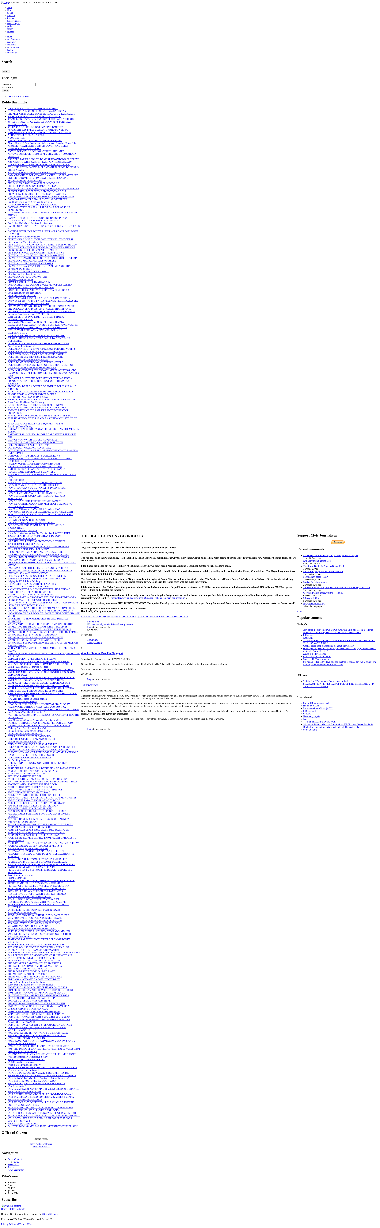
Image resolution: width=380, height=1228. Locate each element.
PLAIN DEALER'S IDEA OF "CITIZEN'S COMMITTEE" (36, 832)
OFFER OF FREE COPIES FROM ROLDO (29, 736)
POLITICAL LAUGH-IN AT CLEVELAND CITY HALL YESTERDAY (43, 843)
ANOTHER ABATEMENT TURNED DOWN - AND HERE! (38, 146)
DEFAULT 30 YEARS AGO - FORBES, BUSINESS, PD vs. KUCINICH (43, 325)
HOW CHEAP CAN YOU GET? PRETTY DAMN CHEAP (37, 488)
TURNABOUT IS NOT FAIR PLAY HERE (29, 1000)
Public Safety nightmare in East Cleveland (323, 571)
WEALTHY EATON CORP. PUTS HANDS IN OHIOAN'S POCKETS (42, 1067)
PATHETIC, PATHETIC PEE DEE (25, 776)
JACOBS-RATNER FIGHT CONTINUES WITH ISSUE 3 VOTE (40, 570)
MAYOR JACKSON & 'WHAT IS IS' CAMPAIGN (33, 634)
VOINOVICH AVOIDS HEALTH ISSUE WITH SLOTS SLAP (39, 1016)
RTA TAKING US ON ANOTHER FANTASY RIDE (34, 899)
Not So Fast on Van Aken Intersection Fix (27, 712)
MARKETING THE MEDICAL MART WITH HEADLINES (37, 626)
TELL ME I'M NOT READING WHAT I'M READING (35, 960)
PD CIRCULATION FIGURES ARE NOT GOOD (32, 784)
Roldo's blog (93, 621)
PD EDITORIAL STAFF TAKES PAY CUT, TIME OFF (35, 789)
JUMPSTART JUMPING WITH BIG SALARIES (32, 584)
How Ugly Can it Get (18, 517)
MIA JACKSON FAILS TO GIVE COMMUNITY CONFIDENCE (40, 664)
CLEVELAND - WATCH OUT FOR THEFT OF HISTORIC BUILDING (43, 258)
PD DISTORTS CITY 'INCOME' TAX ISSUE (30, 787)
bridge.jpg (308, 635)
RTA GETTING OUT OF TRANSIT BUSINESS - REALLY (37, 894)
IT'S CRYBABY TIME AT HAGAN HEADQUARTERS (35, 552)
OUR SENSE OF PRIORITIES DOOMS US (29, 757)
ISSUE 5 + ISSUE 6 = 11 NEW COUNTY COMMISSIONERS (38, 546)
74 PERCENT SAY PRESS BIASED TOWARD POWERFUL (38, 130)
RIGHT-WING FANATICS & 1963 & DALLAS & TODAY (37, 888)
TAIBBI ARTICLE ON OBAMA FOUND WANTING (34, 950)
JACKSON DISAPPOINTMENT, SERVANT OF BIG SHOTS (38, 557)
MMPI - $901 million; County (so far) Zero (28, 667)
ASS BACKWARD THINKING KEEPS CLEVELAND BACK (39, 164)
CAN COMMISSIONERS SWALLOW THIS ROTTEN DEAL (38, 199)
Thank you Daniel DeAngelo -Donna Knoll (323, 566)
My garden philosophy (313, 603)
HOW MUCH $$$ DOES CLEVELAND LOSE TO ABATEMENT (40, 512)
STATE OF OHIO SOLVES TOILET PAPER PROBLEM (36, 944)
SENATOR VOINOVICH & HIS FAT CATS (29, 926)
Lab (305, 719)
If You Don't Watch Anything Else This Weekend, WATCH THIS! (39, 533)
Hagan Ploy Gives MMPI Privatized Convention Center (34, 463)
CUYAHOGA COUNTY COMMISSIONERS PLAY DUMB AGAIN (41, 311)
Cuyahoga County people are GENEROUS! (28, 314)
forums (10, 18)
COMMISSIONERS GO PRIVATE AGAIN (29, 282)
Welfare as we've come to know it (23, 1070)
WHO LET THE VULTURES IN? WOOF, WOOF (32, 1081)
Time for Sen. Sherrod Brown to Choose (27, 982)
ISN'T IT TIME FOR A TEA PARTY (25, 544)
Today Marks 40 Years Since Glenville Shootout (30, 984)
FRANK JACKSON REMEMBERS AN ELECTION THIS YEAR (40, 415)
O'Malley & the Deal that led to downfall (27, 728)
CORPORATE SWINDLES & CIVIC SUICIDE (31, 287)
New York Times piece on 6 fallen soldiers (27, 699)
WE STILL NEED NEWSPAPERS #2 (26, 1059)
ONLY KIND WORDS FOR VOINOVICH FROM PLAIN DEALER (41, 747)
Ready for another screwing (21, 875)
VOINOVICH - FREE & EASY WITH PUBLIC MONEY (36, 1014)
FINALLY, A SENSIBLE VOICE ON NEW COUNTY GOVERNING (42, 399)
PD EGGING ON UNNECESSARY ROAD (29, 792)
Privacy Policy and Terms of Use (16, 1224)
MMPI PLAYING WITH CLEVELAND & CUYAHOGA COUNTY (41, 677)
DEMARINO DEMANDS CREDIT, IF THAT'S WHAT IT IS (37, 327)
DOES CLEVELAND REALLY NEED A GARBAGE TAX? (37, 351)
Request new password (18, 96)
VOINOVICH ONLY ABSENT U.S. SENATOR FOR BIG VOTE (40, 1024)
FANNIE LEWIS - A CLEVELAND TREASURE (32, 394)
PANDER (12, 765)
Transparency (89, 684)
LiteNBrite (308, 638)
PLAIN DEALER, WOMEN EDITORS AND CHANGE (35, 835)
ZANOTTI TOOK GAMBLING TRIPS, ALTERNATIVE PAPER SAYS (43, 1126)
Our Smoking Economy (19, 760)
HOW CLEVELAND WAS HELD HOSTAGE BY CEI (35, 493)
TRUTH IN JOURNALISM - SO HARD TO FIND (32, 998)
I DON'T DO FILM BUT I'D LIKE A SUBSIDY (31, 522)
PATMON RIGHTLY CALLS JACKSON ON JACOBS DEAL (38, 779)
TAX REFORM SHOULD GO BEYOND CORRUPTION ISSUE (40, 955)
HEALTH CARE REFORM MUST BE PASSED (31, 471)
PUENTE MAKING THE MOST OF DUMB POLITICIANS (37, 862)
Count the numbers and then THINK (25, 292)
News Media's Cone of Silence (22, 701)
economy (11, 42)
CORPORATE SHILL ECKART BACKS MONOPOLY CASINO (40, 284)
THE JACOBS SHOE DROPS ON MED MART (31, 971)
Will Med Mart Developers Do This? (25, 1099)
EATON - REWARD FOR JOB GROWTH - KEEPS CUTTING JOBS (42, 370)
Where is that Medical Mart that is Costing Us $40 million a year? (38, 1078)
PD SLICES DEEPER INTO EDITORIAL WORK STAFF (36, 803)
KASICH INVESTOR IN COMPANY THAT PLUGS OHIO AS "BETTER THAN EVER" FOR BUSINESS (39, 590)
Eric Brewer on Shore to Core (317, 561)
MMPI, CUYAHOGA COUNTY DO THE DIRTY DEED (36, 680)
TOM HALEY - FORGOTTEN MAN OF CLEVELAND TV (37, 992)
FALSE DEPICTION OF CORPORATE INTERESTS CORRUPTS (40, 391)
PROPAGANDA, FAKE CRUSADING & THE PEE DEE (36, 851)
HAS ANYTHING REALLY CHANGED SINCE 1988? (35, 466)
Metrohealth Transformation (316, 659)
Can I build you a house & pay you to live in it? (30, 202)
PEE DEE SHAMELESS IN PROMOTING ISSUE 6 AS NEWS (39, 819)
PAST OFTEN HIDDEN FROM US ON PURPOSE (33, 771)
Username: (8, 84)
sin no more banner (312, 705)
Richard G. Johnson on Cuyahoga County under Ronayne (330, 555)
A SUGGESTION (16, 138)
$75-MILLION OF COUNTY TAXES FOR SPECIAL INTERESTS (41, 119)
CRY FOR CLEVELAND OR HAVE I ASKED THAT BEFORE (39, 309)
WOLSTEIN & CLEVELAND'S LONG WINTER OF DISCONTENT (42, 1113)
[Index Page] (5, 2)
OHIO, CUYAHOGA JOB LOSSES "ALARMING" (33, 744)
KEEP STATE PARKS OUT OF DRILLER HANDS (33, 594)
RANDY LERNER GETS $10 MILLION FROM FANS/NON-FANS (41, 864)
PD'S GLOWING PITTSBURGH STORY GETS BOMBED (37, 811)
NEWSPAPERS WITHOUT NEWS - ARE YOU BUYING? (37, 707)
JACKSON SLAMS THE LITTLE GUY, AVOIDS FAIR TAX (38, 568)
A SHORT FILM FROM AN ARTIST (26, 135)
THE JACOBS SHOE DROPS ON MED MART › (163, 616)
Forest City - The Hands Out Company (26, 402)
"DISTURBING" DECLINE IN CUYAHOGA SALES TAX (37, 111)
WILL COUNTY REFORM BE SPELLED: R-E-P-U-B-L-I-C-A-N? (40, 1094)
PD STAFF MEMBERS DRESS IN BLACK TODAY (34, 805)
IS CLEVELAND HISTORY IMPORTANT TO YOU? (34, 536)
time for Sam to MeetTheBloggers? (102, 653)
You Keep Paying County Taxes (23, 1123)
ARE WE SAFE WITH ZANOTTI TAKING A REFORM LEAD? (40, 162)
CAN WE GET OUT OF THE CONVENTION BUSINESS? (37, 218)
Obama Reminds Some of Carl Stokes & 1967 (29, 731)
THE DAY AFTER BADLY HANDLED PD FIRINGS (34, 963)
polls (9, 26)
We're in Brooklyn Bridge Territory (24, 1065)
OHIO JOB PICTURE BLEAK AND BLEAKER (32, 739)
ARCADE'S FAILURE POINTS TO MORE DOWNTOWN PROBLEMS (43, 159)
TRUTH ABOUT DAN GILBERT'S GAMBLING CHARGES (38, 995)
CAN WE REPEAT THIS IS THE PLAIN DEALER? (34, 220)
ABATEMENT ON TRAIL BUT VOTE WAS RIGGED (35, 140)
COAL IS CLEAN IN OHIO (317, 656)
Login (90, 627)
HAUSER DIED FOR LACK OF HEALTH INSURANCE (36, 469)
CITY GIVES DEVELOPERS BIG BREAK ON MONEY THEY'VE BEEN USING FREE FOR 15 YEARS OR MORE (41, 248)
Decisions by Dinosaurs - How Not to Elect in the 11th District (37, 322)
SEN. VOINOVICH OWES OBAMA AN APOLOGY (34, 923)
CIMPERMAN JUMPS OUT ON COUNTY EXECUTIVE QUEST (40, 239)
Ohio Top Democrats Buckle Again (24, 741)
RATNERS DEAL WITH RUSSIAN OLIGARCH (32, 867)
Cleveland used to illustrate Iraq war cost (27, 274)
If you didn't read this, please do (22, 530)
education (11, 44)
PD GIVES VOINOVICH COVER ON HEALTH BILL (35, 795)
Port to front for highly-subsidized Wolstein (28, 848)
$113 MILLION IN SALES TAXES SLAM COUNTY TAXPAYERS (41, 113)
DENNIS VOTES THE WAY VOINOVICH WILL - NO (35, 330)
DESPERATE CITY (17, 333)
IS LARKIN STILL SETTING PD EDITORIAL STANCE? (36, 541)
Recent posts (13, 1164)
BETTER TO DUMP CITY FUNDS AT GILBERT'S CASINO (38, 178)
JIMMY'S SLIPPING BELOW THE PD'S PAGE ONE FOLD (38, 576)
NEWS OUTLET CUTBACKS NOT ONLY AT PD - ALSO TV (39, 704)
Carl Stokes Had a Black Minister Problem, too (30, 223)
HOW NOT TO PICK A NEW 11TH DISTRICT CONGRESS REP (40, 514)
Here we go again (16, 479)
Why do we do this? (17, 1086)
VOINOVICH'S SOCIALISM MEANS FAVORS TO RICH (37, 1027)
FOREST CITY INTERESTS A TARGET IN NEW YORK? (37, 407)
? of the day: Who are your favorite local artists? (325, 681)
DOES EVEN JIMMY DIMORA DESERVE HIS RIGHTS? (37, 354)
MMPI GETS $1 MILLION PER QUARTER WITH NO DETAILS (40, 669)
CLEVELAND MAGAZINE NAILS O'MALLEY (32, 260)
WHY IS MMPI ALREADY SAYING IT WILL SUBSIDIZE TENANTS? (43, 1089)
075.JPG (307, 713)
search (10, 29)
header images (13, 21)
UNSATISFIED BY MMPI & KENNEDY (28, 1008)
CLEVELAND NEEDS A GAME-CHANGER (30, 263)
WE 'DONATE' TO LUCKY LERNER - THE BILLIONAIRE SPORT (42, 1054)
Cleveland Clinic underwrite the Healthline (323, 593)
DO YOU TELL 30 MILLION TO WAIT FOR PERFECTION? (38, 343)
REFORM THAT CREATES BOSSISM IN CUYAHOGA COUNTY (41, 880)
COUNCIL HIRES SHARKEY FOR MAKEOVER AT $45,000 (38, 290)
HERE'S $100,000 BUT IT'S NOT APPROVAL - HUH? (35, 482)
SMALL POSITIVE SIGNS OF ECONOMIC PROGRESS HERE (40, 934)
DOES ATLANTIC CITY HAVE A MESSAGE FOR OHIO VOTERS (42, 349)
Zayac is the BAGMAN (314, 654)
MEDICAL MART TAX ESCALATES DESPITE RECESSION (38, 661)
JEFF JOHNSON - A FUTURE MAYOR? (28, 573)
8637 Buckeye (310, 729)
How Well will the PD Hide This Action (26, 520)
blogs (9, 10)
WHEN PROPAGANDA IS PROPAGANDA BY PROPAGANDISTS (42, 1075)
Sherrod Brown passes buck (316, 703)
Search (11, 1167)
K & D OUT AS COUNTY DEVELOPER (28, 586)
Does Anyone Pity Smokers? (21, 346)
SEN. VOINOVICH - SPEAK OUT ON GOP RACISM (35, 920)
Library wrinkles (311, 598)
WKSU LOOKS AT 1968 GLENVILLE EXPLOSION (34, 1110)
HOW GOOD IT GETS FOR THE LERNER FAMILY (34, 501)
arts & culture (13, 39)
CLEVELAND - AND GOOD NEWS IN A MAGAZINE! (36, 255)
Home (4, 1209)
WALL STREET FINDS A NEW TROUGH (29, 1038)
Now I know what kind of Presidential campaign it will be (35, 720)
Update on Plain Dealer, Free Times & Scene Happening (34, 1011)
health (10, 50)
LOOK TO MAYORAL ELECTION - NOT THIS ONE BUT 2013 (40, 610)
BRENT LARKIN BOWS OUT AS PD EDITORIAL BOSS (37, 191)
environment (13, 47)
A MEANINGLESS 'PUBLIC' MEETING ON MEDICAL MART (39, 132)
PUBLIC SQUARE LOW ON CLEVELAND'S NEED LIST (37, 859)
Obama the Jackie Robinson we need (25, 733)
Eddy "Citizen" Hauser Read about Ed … (41, 1145)
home (9, 36)
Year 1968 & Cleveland (19, 1121)
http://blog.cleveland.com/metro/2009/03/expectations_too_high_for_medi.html (149, 598)
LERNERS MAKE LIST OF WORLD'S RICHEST (32, 600)
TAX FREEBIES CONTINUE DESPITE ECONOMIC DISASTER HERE (44, 952)
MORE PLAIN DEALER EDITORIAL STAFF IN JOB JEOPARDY (41, 688)
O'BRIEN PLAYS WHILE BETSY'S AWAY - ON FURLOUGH (39, 725)
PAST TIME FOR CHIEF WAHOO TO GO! (29, 773)
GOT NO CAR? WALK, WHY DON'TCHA (29, 447)
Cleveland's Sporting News (20, 279)
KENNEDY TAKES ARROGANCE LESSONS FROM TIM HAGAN (42, 597)
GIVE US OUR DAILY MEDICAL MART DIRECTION (35, 442)
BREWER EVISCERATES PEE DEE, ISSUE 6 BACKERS (37, 194)
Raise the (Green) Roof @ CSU (318, 708)
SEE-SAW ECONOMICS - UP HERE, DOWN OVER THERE (38, 915)
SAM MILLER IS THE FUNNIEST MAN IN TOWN (34, 910)
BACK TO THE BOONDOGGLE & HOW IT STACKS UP (37, 172)
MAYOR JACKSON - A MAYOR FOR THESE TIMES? (35, 637)
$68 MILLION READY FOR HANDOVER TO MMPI (34, 116)
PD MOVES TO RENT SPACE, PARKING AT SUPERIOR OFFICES (42, 797)
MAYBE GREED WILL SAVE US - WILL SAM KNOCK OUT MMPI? (43, 632)
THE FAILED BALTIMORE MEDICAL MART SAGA (35, 966)
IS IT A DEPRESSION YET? (22, 538)
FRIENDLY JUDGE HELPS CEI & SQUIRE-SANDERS (36, 423)
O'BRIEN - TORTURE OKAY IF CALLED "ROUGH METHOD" (40, 723)
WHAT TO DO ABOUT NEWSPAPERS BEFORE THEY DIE (38, 1073)
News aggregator (16, 1170)
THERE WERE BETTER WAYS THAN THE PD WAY (35, 976)
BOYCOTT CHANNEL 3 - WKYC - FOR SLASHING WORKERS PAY (43, 188)
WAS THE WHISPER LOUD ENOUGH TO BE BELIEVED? (38, 1046)
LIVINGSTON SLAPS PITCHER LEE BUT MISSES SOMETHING (41, 608)
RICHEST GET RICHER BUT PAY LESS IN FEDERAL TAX (38, 886)
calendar (11, 15)
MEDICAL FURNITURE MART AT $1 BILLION (32, 658)
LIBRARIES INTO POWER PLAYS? (26, 605)
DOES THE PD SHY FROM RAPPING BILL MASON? (35, 357)
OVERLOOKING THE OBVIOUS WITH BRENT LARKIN (37, 763)
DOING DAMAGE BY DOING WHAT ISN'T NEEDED (35, 362)
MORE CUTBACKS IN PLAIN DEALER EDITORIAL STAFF (39, 683)
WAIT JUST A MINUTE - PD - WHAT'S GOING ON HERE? (38, 1032)
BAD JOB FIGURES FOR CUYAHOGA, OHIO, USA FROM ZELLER (43, 175)
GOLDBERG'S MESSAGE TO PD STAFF (29, 445)
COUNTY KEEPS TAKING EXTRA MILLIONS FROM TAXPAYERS (43, 301)
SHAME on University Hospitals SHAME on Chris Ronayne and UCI (336, 587)
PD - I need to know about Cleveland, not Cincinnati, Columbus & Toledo (42, 781)
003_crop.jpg (309, 711)
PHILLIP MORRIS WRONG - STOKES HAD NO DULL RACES (40, 824)
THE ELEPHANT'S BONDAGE (319, 721)
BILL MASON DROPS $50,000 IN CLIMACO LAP (33, 183)
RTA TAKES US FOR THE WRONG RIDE (29, 896)
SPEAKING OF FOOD (19, 936)
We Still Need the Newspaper (21, 1062)
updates (10, 31)
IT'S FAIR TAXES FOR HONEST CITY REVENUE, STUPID (38, 554)
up (138, 616)
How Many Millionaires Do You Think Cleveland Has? (34, 509)
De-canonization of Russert (20, 319)
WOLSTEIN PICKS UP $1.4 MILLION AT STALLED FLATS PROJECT (44, 1115)
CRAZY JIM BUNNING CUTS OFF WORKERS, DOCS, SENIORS (41, 306)
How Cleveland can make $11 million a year (28, 490)
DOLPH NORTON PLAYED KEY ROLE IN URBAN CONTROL (40, 365)
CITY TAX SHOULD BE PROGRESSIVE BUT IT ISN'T (36, 252)
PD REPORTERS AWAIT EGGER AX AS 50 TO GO (34, 800)
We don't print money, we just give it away (28, 1057)
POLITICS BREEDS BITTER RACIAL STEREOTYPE (35, 845)
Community (92, 639)
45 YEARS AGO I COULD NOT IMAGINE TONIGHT (35, 127)
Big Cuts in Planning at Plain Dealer (25, 180)
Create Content (15, 1159)
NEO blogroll (13, 23)
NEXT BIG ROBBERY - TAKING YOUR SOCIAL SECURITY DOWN (43, 709)
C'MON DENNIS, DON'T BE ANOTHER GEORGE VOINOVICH (41, 196)
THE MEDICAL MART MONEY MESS (27, 974)
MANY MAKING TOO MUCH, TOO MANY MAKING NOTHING (41, 624)
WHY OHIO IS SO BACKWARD (24, 1091)
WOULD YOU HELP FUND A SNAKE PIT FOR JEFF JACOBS (40, 1118)
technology (12, 52)
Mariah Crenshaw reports (315, 582)
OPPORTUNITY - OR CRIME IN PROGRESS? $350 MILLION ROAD (43, 752)
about (9, 7)
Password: (7, 87)
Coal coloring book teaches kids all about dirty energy (328, 646)
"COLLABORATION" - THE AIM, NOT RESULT (33, 108)
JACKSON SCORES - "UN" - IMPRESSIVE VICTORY (35, 560)
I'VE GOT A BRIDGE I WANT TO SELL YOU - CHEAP (36, 525)
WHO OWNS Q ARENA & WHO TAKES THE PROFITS (36, 1083)
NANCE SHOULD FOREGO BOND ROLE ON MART (35, 691)
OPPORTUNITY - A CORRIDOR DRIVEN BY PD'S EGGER (38, 749)
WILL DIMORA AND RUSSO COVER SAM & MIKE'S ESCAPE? (41, 1097)
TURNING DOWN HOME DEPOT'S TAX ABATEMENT (36, 1003)
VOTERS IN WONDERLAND (23, 1030)
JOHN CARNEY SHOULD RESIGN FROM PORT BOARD (38, 578)
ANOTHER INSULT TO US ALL (24, 148)
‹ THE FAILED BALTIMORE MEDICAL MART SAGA (109, 616)
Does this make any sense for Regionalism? (28, 359)
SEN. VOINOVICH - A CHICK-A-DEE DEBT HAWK (35, 918)
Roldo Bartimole (17, 1209)
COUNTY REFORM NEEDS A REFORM (28, 303)
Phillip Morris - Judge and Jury (22, 821)
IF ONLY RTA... (16, 528)
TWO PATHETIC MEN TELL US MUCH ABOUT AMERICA (38, 1006)
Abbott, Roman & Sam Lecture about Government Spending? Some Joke (42, 143)
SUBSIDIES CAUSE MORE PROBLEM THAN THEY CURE (38, 947)
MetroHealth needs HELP (315, 577)
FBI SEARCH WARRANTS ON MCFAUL (29, 397)
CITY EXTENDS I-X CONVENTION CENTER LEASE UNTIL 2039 (42, 244)
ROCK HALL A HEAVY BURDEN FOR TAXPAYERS (35, 891)
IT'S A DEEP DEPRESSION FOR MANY (28, 549)
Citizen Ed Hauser (50, 1214)
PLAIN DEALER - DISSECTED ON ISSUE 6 (30, 827)
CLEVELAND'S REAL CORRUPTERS (27, 276)
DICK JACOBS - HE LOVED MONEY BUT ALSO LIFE (36, 335)
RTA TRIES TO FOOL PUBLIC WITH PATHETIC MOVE (37, 902)
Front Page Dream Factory (20, 426)
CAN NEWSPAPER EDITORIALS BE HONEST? (32, 204)
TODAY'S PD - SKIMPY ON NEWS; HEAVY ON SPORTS (37, 987)
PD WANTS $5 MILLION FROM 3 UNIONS (30, 808)
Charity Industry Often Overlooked (24, 236)
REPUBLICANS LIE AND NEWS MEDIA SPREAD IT (35, 883)
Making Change (94, 642)
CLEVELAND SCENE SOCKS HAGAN (28, 271)
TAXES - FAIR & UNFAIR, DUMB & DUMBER (32, 958)
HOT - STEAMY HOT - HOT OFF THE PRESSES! (33, 485)
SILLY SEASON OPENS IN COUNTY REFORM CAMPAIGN (39, 931)
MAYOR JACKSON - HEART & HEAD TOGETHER (34, 640)
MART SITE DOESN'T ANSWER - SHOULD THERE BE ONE (39, 629)
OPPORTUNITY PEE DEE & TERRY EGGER (31, 755)
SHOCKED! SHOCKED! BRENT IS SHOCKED (32, 928)
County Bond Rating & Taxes (22, 295)
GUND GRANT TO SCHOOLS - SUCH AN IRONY (34, 455)
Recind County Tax (17, 878)
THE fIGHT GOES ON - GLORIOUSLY (28, 968)
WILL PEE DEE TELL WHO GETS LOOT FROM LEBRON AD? (40, 1107)
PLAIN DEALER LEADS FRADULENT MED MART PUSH (38, 829)
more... (17, 1162)
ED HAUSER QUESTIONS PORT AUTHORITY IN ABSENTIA (40, 378)
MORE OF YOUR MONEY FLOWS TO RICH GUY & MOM (38, 685)
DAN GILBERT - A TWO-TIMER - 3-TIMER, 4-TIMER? (36, 317)
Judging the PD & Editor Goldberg (24, 581)
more (299, 611)
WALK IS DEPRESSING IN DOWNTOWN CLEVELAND (37, 1035)
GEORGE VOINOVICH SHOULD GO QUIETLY (32, 439)
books (10, 13)
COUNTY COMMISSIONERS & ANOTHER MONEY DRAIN (39, 298)
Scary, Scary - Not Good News (22, 912)
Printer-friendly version (122, 624)
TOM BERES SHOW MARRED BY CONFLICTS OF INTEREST (40, 990)
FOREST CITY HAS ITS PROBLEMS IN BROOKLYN (35, 405)
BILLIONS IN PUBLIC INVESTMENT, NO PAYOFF (34, 186)
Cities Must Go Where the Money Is (25, 242)
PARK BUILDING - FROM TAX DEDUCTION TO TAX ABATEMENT (44, 768)
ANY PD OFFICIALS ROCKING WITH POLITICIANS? (36, 151)
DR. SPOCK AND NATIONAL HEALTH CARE (32, 367)
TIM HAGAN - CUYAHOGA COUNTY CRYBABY (34, 979)
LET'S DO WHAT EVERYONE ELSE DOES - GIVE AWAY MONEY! (43, 602)
